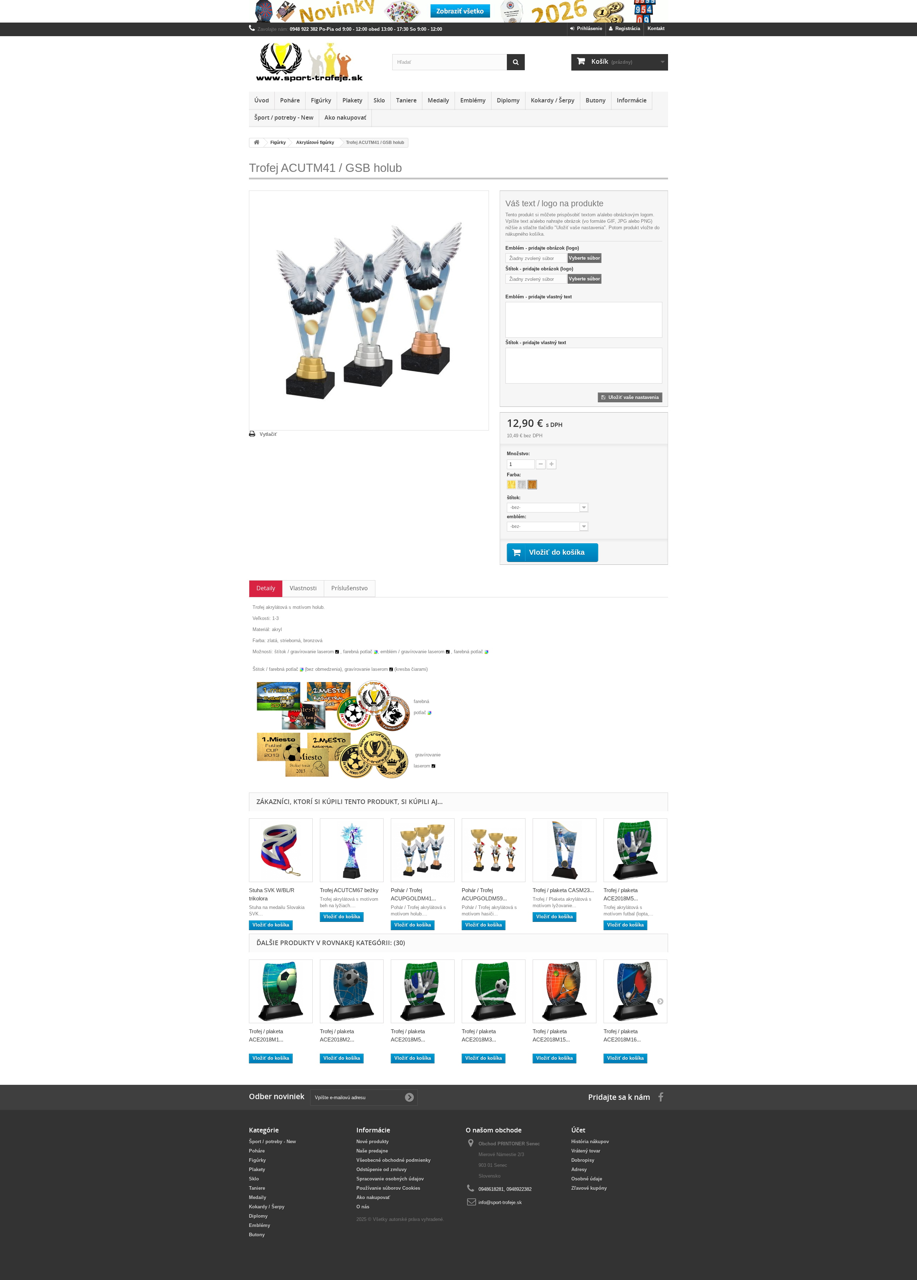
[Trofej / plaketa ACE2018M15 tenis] (564, 991)
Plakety (352, 100)
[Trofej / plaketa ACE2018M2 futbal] (352, 991)
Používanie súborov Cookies (388, 1188)
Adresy (579, 1169)
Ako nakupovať (345, 117)
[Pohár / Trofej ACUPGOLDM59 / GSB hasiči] (493, 850)
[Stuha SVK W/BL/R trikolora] (281, 850)
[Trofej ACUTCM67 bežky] (352, 850)
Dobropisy (582, 1160)
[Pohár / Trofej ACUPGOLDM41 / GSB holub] (423, 850)
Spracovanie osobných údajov (390, 1179)
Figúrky (321, 100)
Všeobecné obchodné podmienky (393, 1160)
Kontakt (656, 28)
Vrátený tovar (585, 1151)
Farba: (514, 474)
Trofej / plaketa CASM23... (563, 890)
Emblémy (473, 100)
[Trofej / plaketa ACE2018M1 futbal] (281, 991)
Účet (578, 1130)
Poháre (290, 100)
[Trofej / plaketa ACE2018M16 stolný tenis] (635, 991)
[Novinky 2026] (458, 11)
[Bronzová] (532, 485)
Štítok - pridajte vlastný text (535, 342)
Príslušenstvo (349, 588)
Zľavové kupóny (589, 1188)
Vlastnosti (303, 588)
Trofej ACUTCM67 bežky (349, 890)
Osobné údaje (586, 1179)
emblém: (517, 516)
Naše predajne (372, 1151)
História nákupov (590, 1141)
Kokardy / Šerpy (553, 100)
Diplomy (508, 100)
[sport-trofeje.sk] (315, 62)
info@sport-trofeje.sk (500, 1202)
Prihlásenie (588, 28)
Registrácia (626, 28)
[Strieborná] (522, 485)
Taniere (406, 100)
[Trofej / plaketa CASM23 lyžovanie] (564, 850)
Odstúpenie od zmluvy (381, 1169)
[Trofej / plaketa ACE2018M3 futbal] (493, 991)
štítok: (514, 497)
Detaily (265, 588)
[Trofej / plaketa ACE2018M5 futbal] (635, 850)
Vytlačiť (268, 434)
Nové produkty (372, 1141)
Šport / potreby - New (283, 117)
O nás (362, 1206)
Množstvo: (518, 453)
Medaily (438, 100)
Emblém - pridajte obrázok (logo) (542, 248)
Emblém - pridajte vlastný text (538, 296)
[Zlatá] (511, 485)
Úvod (261, 100)
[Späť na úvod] (256, 142)
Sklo (379, 100)
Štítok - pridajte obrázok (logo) (539, 268)
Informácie (632, 100)
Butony (596, 100)
